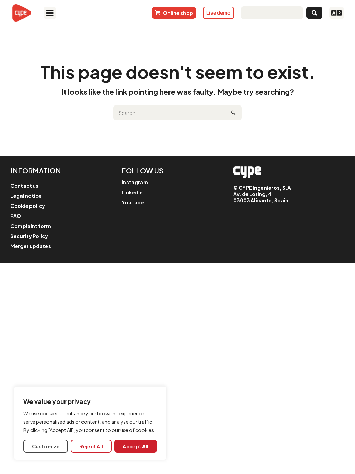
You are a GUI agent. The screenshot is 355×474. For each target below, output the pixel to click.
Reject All (91, 446)
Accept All (135, 446)
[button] (50, 13)
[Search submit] (314, 13)
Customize (46, 446)
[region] (90, 423)
